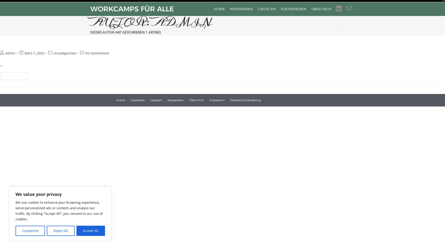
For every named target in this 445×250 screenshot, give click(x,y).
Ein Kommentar (97, 53)
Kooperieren (176, 100)
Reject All (61, 230)
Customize (30, 230)
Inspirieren (137, 100)
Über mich (196, 100)
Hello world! (22, 40)
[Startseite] (338, 26)
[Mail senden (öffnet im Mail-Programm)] (351, 8)
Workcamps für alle (132, 9)
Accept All (90, 230)
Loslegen (156, 100)
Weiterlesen (16, 75)
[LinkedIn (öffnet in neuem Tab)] (341, 8)
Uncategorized (65, 53)
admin (350, 26)
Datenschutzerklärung (245, 100)
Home (120, 100)
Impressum (217, 100)
